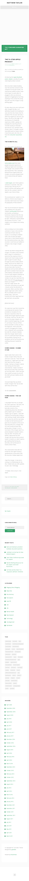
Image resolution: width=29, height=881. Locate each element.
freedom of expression (11, 659)
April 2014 (9, 760)
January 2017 (9, 736)
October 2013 (10, 770)
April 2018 (9, 722)
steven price (14, 680)
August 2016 (9, 749)
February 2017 (10, 732)
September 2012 (10, 781)
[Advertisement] (14, 24)
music (18, 670)
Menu (14, 8)
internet (7, 667)
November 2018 (10, 708)
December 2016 (10, 739)
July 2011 (8, 822)
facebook (20, 657)
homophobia (8, 665)
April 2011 (9, 832)
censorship (8, 646)
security (7, 680)
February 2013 (10, 774)
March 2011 (9, 836)
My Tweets (8, 511)
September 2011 (10, 815)
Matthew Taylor (14, 3)
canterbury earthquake (18, 644)
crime (13, 649)
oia (18, 672)
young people (17, 686)
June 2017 (9, 729)
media (7, 670)
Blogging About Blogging (13, 587)
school (18, 678)
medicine (13, 670)
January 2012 (9, 801)
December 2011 (10, 805)
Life (11, 486)
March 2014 (9, 763)
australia (15, 641)
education (8, 654)
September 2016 (10, 746)
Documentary (10, 594)
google (7, 662)
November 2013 (10, 767)
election (14, 654)
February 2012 (10, 798)
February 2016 (10, 756)
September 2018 (10, 711)
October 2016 (10, 743)
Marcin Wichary (13, 477)
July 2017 (8, 725)
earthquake (17, 651)
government (13, 662)
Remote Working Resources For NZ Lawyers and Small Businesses (14, 564)
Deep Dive (9, 591)
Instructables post (10, 163)
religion (12, 678)
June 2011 (9, 825)
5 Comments (11, 65)
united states (8, 686)
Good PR (8, 601)
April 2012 (9, 791)
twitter (14, 683)
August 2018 (9, 715)
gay (19, 659)
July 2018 (8, 718)
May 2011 (9, 829)
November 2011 (10, 808)
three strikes (8, 683)
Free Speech (9, 598)
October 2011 (10, 812)
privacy (7, 678)
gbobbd (14, 849)
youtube (12, 688)
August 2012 (9, 784)
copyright (8, 649)
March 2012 (9, 794)
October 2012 (10, 777)
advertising (8, 641)
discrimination (20, 649)
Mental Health (10, 611)
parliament (8, 675)
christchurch (15, 646)
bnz (20, 641)
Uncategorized (10, 622)
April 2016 (9, 753)
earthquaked (13, 211)
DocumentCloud (9, 651)
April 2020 (9, 705)
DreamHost (14, 854)
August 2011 (9, 819)
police (14, 675)
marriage (20, 667)
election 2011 (9, 657)
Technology (8, 488)
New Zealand (15, 486)
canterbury (8, 644)
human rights (16, 665)
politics (19, 675)
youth (7, 688)
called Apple (8, 183)
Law (7, 604)
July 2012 (8, 788)
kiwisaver (13, 667)
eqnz (15, 657)
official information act (11, 672)
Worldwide (14, 488)
